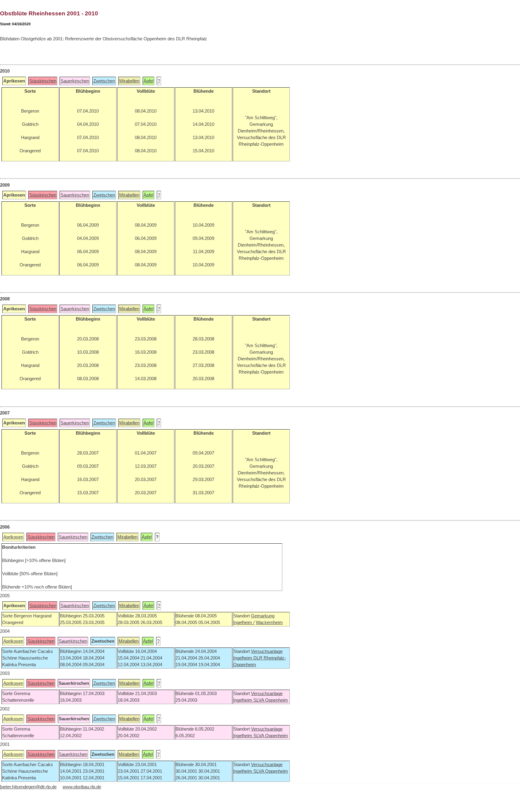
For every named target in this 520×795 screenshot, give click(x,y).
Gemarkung (262, 615)
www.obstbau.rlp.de (82, 786)
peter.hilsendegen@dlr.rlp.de (29, 786)
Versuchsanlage (267, 651)
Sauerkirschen (74, 81)
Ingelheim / (244, 622)
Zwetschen (104, 81)
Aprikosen (13, 537)
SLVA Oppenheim (270, 700)
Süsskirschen (42, 81)
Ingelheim (243, 658)
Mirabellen (129, 81)
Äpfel (148, 81)
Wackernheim (269, 622)
